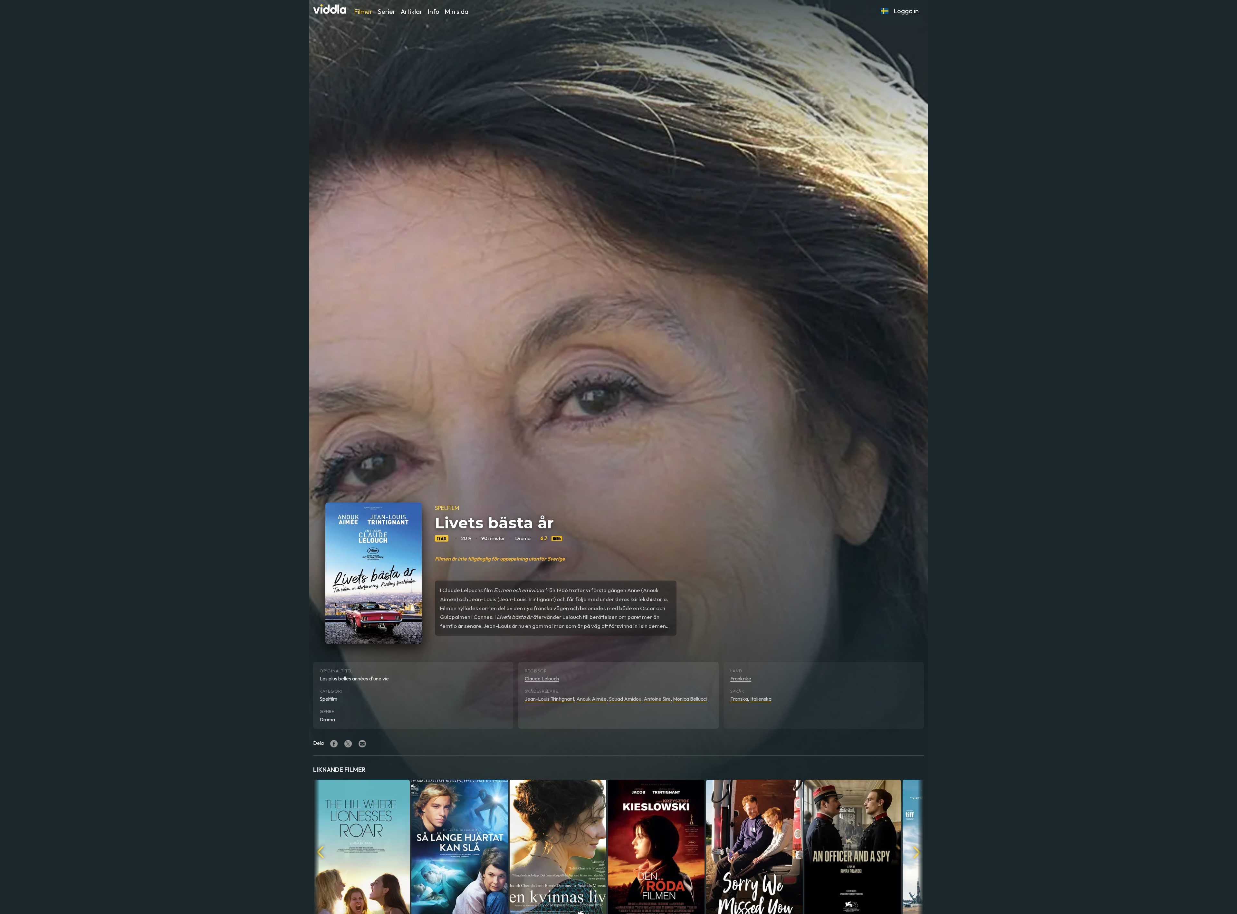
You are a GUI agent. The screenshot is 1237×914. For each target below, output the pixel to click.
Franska (739, 699)
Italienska (761, 699)
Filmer (363, 11)
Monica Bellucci (690, 699)
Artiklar (411, 11)
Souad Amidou (625, 699)
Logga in (906, 11)
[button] (884, 11)
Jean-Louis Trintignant (549, 699)
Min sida (456, 11)
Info (433, 11)
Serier (387, 11)
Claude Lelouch (542, 678)
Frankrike (740, 678)
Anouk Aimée (591, 699)
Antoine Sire (657, 699)
